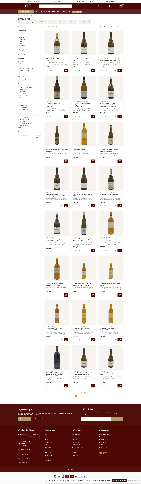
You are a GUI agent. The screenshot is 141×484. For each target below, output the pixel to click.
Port (46, 450)
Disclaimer (74, 439)
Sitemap (74, 452)
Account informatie (104, 434)
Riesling (23, 91)
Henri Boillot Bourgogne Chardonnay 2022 (55, 239)
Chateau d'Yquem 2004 (81, 149)
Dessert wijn (48, 452)
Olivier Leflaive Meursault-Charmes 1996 (55, 59)
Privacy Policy (75, 442)
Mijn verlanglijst (103, 442)
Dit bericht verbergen (119, 480)
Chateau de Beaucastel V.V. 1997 (110, 194)
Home (19, 15)
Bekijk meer (21, 72)
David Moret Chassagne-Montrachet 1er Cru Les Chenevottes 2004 (54, 374)
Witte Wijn (26, 15)
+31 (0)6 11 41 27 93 (26, 449)
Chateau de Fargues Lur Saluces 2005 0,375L (54, 284)
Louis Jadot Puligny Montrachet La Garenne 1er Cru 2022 (55, 105)
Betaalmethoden (76, 444)
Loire (20, 43)
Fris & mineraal (25, 117)
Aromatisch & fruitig (26, 119)
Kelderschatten (77, 11)
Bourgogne (22, 39)
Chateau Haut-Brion (25, 70)
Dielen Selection (49, 457)
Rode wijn (23, 105)
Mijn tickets (102, 439)
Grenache (23, 89)
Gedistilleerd (48, 455)
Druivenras (48, 447)
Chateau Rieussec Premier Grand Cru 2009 (109, 239)
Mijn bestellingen (103, 437)
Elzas (20, 47)
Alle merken (23, 61)
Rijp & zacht (24, 125)
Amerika (20, 33)
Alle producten (103, 447)
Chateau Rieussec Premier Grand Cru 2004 (55, 329)
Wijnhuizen (47, 11)
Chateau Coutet (24, 66)
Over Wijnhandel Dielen (78, 434)
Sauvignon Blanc (25, 95)
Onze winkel (55, 11)
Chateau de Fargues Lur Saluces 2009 (81, 329)
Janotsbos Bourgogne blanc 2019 (109, 373)
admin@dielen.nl (25, 459)
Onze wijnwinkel (39, 418)
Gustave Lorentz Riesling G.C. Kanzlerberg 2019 (110, 150)
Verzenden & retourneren (79, 447)
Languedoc (22, 45)
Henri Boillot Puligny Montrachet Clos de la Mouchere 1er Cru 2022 (108, 105)
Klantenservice (66, 11)
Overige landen (22, 54)
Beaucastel (23, 63)
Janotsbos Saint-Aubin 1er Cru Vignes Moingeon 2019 (83, 373)
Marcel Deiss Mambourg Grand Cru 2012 (57, 150)
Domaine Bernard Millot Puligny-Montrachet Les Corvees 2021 (81, 105)
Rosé (46, 444)
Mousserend (48, 442)
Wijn (46, 434)
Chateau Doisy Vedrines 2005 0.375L (110, 284)
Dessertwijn (24, 109)
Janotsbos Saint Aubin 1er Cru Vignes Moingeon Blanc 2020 (110, 59)
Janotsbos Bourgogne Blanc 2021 (82, 195)
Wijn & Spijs (38, 11)
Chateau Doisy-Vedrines (26, 68)
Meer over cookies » (133, 480)
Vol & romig (24, 121)
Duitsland (20, 52)
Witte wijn (23, 107)
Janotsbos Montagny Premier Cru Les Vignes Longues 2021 (56, 195)
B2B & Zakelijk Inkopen (78, 457)
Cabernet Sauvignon (26, 87)
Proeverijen (48, 460)
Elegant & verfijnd (25, 123)
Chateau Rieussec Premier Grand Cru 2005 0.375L (82, 284)
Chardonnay (24, 93)
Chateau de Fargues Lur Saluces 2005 (108, 329)
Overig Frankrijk (23, 50)
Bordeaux (21, 37)
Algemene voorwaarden (78, 437)
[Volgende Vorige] (91, 396)
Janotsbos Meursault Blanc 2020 (82, 59)
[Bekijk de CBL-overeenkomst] (104, 451)
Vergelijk (101, 444)
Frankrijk (33, 15)
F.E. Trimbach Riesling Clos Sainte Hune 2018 (82, 239)
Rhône (21, 41)
